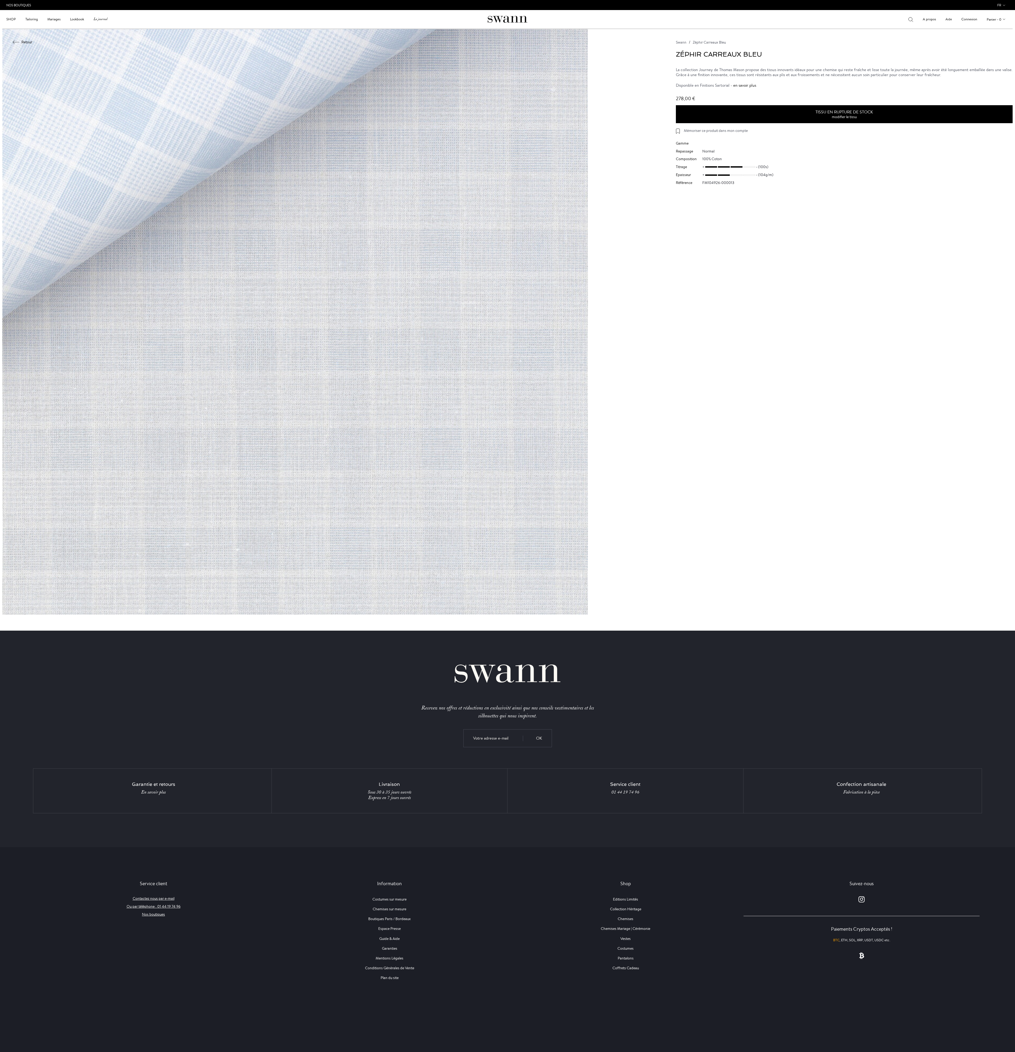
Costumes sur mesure (389, 899)
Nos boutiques (153, 914)
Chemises (625, 918)
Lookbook (77, 19)
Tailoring (31, 19)
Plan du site (390, 977)
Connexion (969, 19)
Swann (681, 42)
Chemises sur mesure (389, 909)
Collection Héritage (625, 909)
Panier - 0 (994, 19)
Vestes (625, 938)
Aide (948, 19)
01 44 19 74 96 (625, 792)
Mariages (54, 19)
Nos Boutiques (18, 5)
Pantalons (626, 958)
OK (539, 738)
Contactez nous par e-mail (153, 898)
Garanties (389, 948)
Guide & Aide (389, 938)
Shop (11, 19)
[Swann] (507, 19)
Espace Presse (389, 928)
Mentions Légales (389, 958)
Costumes (625, 948)
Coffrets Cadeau (625, 968)
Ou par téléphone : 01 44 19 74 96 (154, 906)
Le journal (100, 19)
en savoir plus (744, 85)
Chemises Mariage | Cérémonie (625, 928)
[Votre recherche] (910, 19)
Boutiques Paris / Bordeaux (389, 918)
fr (999, 5)
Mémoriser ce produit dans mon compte (716, 130)
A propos (929, 19)
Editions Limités (625, 899)
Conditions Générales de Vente (389, 968)
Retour (26, 42)
